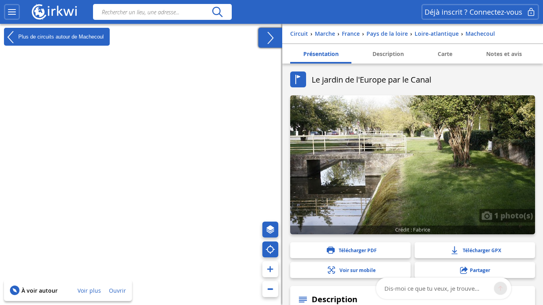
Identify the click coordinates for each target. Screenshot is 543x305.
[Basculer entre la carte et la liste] (270, 38)
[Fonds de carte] (270, 229)
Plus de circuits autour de (60, 36)
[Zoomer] (270, 269)
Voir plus (89, 290)
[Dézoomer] (270, 289)
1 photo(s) (512, 215)
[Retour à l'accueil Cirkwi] (54, 12)
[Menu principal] (12, 12)
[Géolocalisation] (270, 249)
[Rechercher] (217, 12)
